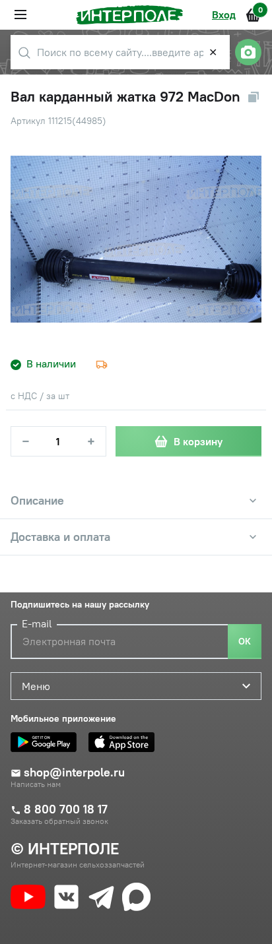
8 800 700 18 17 (66, 809)
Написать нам (36, 784)
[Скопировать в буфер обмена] (253, 97)
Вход (224, 14)
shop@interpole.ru (74, 772)
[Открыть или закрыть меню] (20, 14)
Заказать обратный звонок (59, 821)
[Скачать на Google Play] (47, 742)
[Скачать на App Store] (124, 742)
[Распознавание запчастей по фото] (248, 52)
